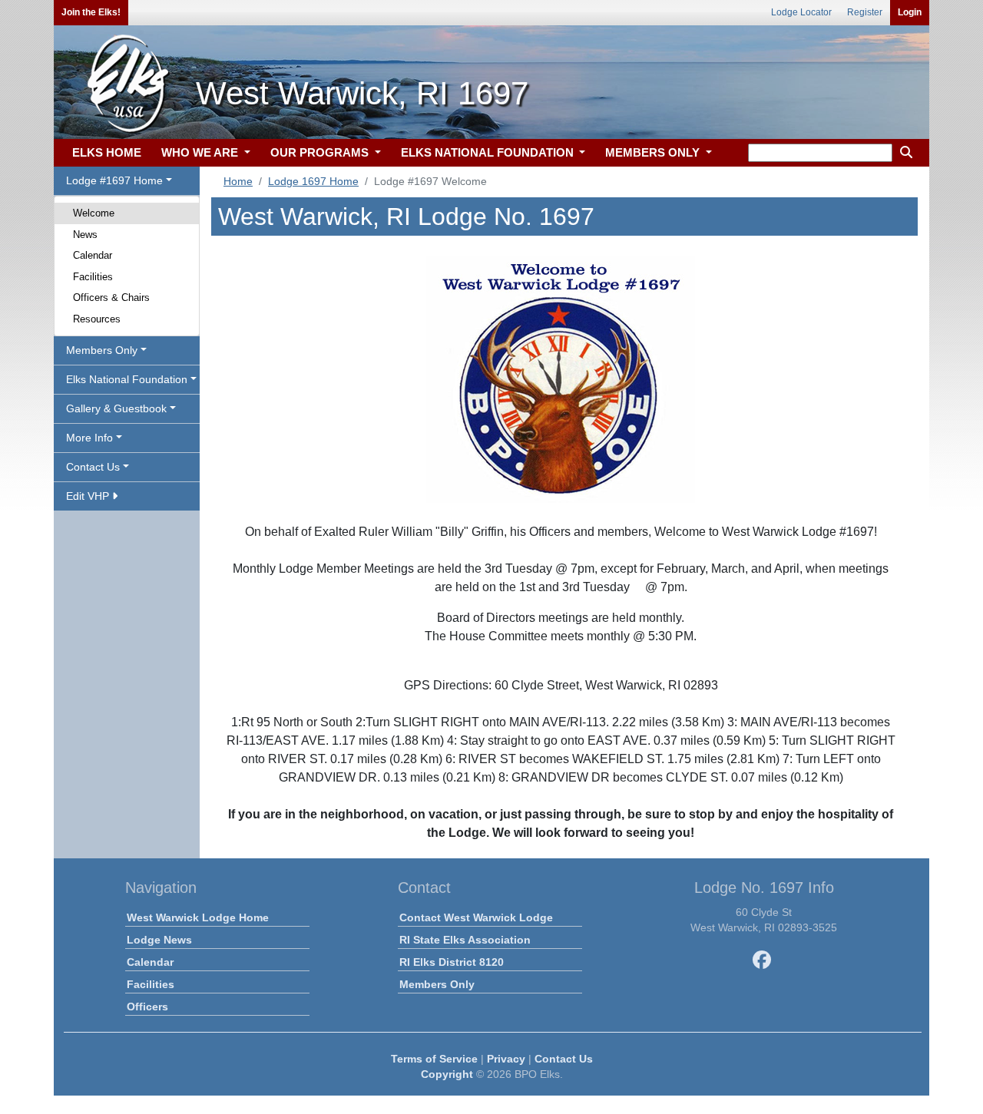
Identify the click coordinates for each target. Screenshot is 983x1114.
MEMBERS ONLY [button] (654, 152)
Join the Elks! (91, 12)
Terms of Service (434, 1059)
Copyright (447, 1074)
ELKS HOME (106, 152)
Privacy (506, 1059)
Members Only (437, 984)
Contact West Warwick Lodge (476, 917)
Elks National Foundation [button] (126, 379)
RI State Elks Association (465, 940)
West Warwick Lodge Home (198, 917)
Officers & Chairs (111, 297)
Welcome (93, 213)
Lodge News (159, 940)
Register (864, 12)
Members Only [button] (101, 350)
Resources (97, 319)
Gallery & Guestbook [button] (116, 408)
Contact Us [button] (93, 467)
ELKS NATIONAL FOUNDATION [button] (489, 152)
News (85, 234)
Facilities (93, 277)
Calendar (92, 255)
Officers (147, 1006)
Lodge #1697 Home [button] (114, 180)
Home (238, 181)
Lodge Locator (801, 12)
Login (910, 12)
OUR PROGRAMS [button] (321, 152)
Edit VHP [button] (89, 496)
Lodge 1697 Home (313, 181)
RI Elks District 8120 (451, 962)
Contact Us (564, 1059)
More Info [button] (89, 437)
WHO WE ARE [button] (201, 152)
